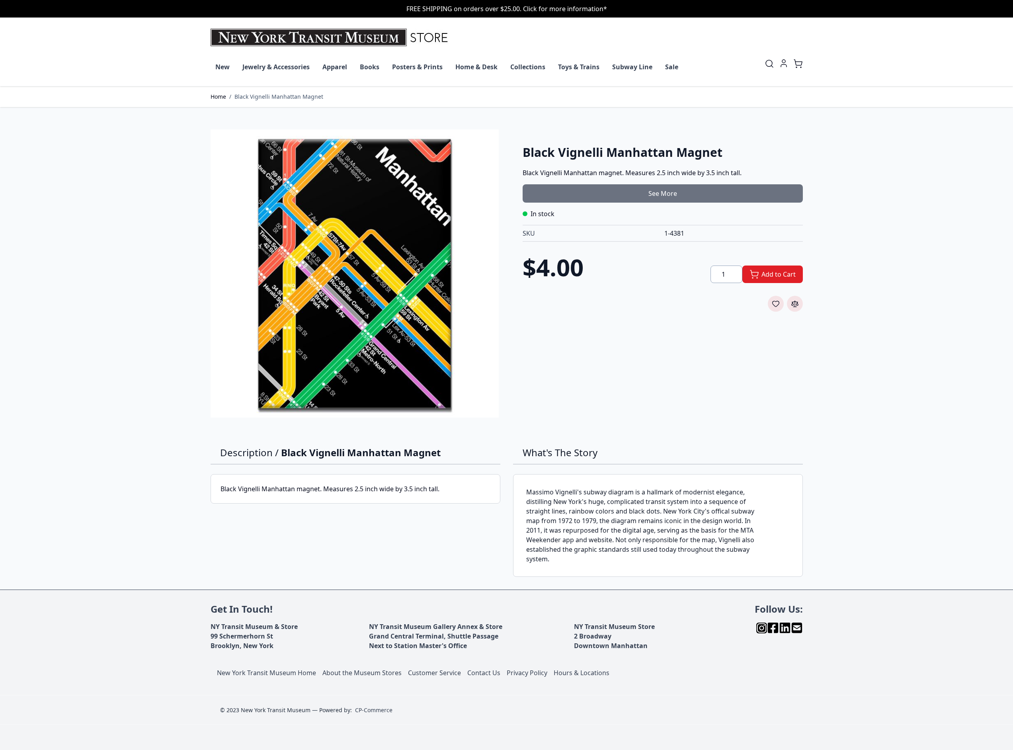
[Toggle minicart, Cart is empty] (798, 63)
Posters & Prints (417, 66)
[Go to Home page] (331, 37)
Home (218, 96)
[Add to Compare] (795, 304)
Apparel (334, 66)
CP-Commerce (373, 710)
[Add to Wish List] (776, 304)
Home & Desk (476, 66)
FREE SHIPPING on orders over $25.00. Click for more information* (506, 8)
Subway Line (632, 66)
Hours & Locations (581, 672)
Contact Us (483, 672)
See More (662, 193)
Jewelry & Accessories (276, 66)
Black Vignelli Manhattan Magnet (278, 96)
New (222, 66)
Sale (671, 66)
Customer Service (434, 672)
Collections (527, 66)
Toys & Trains (578, 66)
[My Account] (783, 63)
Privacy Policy (527, 672)
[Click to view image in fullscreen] (355, 273)
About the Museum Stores (362, 672)
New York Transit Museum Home (266, 672)
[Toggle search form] (769, 63)
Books (369, 66)
